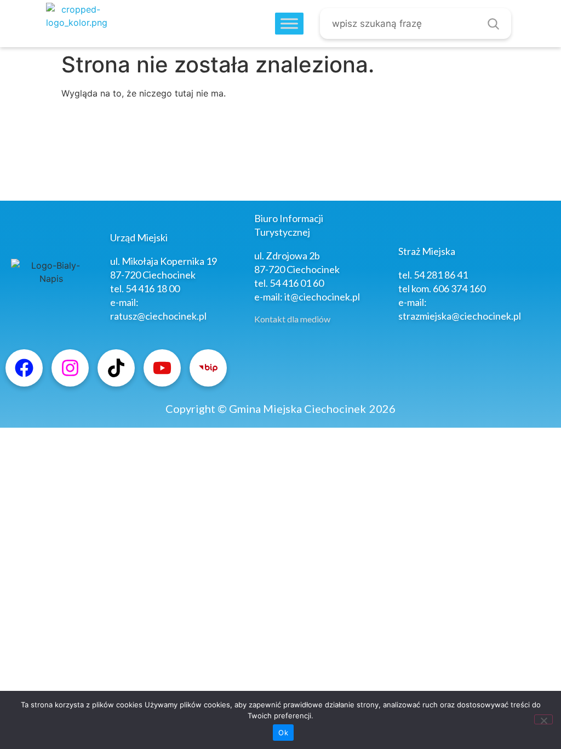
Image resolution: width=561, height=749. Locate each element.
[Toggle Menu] (289, 24)
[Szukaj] (493, 23)
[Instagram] (70, 368)
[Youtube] (162, 368)
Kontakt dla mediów (292, 319)
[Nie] (543, 719)
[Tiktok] (116, 368)
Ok (283, 732)
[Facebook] (24, 368)
